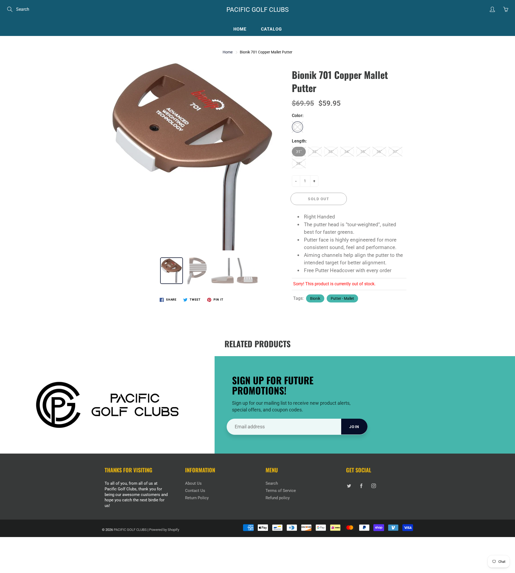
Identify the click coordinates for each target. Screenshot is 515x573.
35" (363, 151)
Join (354, 427)
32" (315, 151)
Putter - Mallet (342, 298)
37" (395, 151)
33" (331, 151)
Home (240, 29)
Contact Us (195, 490)
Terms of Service (281, 490)
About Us (193, 483)
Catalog (271, 29)
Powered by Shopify (164, 530)
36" (379, 151)
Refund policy (278, 498)
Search (272, 483)
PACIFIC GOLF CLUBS (257, 9)
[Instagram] (373, 485)
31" (298, 151)
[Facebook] (361, 485)
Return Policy (197, 498)
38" (298, 163)
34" (347, 151)
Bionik (315, 298)
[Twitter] (349, 485)
